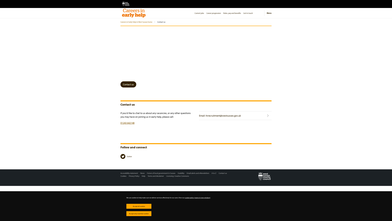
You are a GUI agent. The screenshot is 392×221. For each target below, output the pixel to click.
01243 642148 (127, 122)
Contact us (128, 84)
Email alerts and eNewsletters (198, 173)
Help (143, 176)
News (142, 173)
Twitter (129, 156)
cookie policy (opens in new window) (197, 198)
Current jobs (199, 13)
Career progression (213, 13)
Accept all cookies (139, 206)
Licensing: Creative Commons (177, 176)
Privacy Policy (134, 176)
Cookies (123, 176)
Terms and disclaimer (156, 176)
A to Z (214, 173)
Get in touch (248, 13)
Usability (181, 173)
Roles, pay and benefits (232, 13)
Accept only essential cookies (139, 214)
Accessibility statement (129, 173)
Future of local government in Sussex (161, 173)
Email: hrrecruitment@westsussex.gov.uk (220, 115)
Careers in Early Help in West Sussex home (136, 22)
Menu (269, 13)
